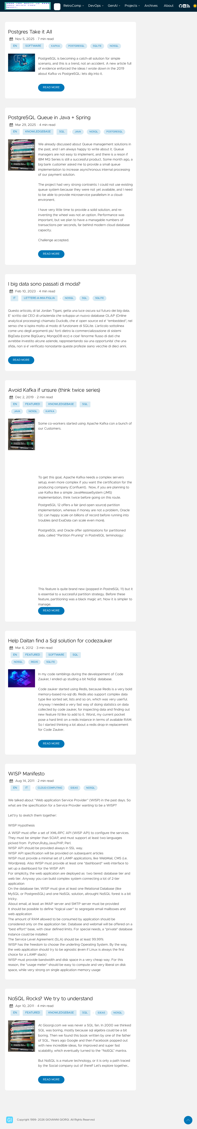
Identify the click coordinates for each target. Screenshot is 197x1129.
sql (62, 131)
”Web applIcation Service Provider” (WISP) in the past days (79, 800)
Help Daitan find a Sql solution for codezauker (60, 640)
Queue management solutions (105, 144)
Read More (51, 87)
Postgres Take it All (30, 32)
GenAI (113, 5)
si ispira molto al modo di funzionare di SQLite (58, 326)
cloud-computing (50, 788)
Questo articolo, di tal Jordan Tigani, (35, 311)
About (169, 5)
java (78, 132)
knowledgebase (38, 131)
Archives (151, 5)
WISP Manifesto (26, 774)
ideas (74, 788)
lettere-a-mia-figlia (39, 298)
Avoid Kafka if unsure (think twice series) (54, 390)
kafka (55, 46)
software (33, 46)
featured (32, 404)
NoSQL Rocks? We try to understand (50, 998)
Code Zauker (53, 730)
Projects (131, 5)
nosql (114, 46)
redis (34, 662)
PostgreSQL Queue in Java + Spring (49, 117)
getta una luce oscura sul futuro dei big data (96, 311)
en (15, 46)
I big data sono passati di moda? (44, 284)
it (14, 298)
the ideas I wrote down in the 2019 (98, 68)
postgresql (76, 46)
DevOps (94, 5)
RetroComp (72, 5)
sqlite (97, 46)
